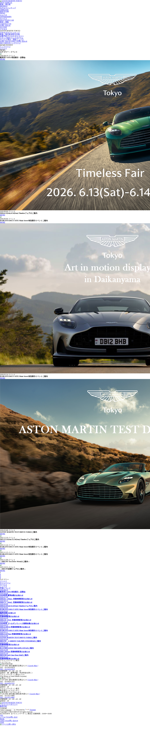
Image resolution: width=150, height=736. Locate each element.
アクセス (10, 36)
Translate (33, 710)
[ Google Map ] (32, 666)
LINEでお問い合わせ (19, 41)
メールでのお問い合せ (9, 717)
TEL (1, 715)
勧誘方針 (3, 706)
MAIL (2, 719)
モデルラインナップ (12, 32)
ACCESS (3, 28)
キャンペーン (5, 583)
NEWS (3, 14)
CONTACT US (5, 24)
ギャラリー (19, 36)
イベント (3, 581)
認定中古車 (15, 34)
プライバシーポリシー (9, 704)
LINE (2, 722)
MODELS (8, 7)
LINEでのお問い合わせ (9, 721)
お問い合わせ (5, 41)
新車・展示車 (5, 34)
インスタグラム (17, 38)
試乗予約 (3, 36)
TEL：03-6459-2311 (7, 683)
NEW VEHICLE (6, 3)
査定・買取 (11, 39)
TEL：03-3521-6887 (7, 697)
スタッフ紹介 (5, 38)
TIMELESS (4, 10)
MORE (2, 59)
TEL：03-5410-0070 (7, 669)
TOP (1, 32)
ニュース (20, 39)
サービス (3, 39)
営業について (5, 588)
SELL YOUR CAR (7, 21)
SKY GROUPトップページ (10, 43)
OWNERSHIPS (5, 17)
